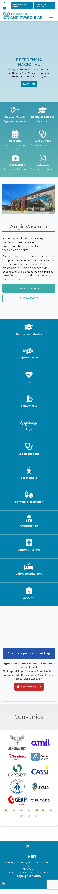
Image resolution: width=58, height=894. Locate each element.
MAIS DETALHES (29, 288)
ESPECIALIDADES (29, 298)
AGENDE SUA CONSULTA (40, 6)
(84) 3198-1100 (30, 876)
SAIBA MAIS (29, 84)
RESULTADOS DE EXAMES (19, 6)
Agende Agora (30, 686)
